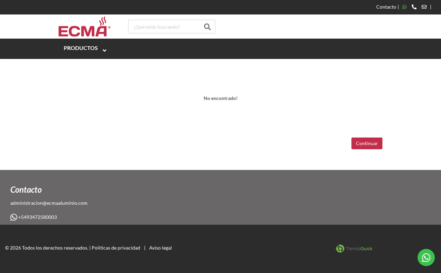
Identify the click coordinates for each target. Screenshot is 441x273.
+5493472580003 (37, 217)
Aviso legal (160, 248)
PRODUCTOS (81, 47)
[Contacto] (414, 7)
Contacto (386, 6)
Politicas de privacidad (116, 248)
